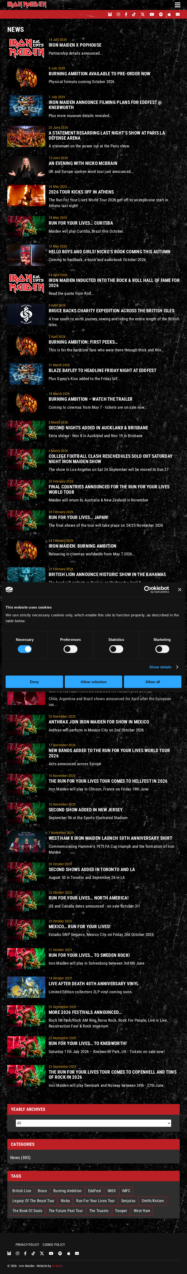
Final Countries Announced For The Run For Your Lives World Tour (109, 489)
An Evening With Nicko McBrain (83, 163)
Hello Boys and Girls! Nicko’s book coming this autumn (109, 252)
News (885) (20, 1157)
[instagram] (118, 14)
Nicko (65, 1200)
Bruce (42, 1191)
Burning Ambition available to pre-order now (99, 73)
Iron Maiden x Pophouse (75, 45)
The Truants (99, 1210)
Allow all (152, 681)
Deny (34, 681)
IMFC (126, 1191)
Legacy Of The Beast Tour (33, 1200)
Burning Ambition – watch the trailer (91, 399)
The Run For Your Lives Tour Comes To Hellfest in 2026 (108, 781)
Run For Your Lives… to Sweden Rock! (89, 955)
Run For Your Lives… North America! (89, 898)
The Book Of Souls (27, 1210)
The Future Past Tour (66, 1210)
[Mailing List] (178, 14)
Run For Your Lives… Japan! (79, 517)
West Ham (142, 1210)
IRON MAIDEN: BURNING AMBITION (82, 546)
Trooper (121, 1210)
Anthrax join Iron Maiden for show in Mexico (99, 722)
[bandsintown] (110, 14)
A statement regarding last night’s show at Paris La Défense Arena (107, 135)
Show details (160, 667)
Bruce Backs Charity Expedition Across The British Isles (111, 311)
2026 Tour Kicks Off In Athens (81, 192)
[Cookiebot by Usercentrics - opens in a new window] (147, 589)
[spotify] (161, 14)
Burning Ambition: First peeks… (83, 342)
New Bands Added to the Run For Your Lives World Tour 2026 (109, 753)
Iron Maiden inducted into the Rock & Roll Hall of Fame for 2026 (114, 283)
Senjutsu (128, 1200)
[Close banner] (179, 589)
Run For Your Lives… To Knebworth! (88, 1043)
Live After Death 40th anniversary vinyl (94, 983)
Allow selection (94, 681)
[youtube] (152, 14)
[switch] (70, 649)
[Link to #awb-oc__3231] (177, 5)
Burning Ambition (67, 1191)
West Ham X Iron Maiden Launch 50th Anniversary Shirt (110, 838)
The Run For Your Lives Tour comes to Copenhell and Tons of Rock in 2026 (113, 1074)
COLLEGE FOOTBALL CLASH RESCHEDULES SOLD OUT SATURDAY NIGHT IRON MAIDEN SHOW (110, 458)
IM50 (112, 1191)
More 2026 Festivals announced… (85, 1012)
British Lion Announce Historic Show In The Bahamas (107, 574)
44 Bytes (57, 1266)
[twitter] (143, 14)
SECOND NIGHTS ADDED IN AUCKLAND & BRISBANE (98, 428)
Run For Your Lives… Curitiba (81, 223)
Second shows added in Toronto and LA (92, 869)
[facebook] (126, 14)
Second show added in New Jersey (85, 810)
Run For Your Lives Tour (95, 1200)
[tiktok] (134, 14)
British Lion (21, 1191)
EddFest (94, 1191)
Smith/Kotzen (153, 1200)
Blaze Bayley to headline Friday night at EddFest (102, 370)
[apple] (169, 14)
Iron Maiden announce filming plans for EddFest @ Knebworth (105, 105)
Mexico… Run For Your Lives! (80, 926)
